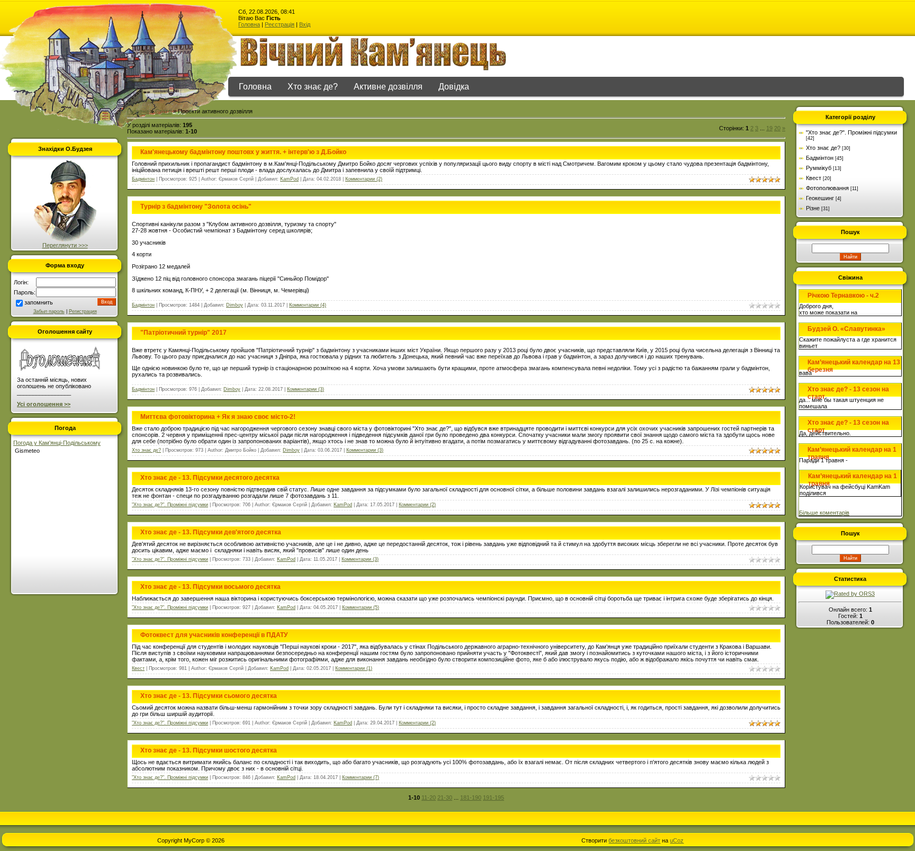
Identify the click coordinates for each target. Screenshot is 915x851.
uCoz (677, 840)
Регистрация (83, 311)
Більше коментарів (824, 512)
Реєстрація (279, 24)
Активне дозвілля (388, 86)
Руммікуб (818, 168)
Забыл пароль (49, 311)
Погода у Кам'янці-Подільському (57, 443)
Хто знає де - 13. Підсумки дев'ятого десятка (210, 532)
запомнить (38, 302)
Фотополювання (827, 188)
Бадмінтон (143, 179)
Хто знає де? (313, 86)
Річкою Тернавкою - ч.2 (843, 295)
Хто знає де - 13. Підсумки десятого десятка (210, 477)
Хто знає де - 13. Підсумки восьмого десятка (210, 586)
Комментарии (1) (353, 668)
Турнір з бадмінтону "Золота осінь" (196, 206)
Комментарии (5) (360, 607)
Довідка (453, 86)
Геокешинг (820, 198)
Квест (138, 668)
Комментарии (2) (363, 179)
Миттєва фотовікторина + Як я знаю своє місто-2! (217, 416)
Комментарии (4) (307, 305)
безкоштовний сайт (634, 840)
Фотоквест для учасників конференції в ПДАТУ (214, 635)
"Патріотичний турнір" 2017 (183, 332)
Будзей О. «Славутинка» (846, 329)
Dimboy (234, 305)
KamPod (289, 179)
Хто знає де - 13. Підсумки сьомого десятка (208, 696)
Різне (813, 208)
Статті (163, 111)
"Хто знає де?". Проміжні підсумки (170, 504)
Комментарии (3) (305, 389)
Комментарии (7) (360, 777)
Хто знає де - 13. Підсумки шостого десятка (208, 750)
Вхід (304, 24)
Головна (249, 24)
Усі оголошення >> (43, 404)
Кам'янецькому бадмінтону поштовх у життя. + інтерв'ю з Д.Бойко (243, 152)
